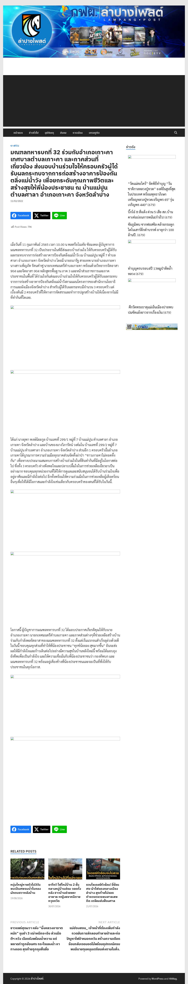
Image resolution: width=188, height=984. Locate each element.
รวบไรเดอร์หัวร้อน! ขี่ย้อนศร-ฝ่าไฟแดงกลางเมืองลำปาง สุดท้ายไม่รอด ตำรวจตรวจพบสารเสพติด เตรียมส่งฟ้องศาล (102, 893)
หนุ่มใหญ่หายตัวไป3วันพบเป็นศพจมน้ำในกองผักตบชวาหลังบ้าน (25, 889)
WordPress (158, 978)
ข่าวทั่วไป (34, 132)
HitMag (173, 978)
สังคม (63, 132)
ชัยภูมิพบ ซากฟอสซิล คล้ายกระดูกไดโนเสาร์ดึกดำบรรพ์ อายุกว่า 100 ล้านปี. (151, 229)
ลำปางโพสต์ (37, 978)
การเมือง (78, 132)
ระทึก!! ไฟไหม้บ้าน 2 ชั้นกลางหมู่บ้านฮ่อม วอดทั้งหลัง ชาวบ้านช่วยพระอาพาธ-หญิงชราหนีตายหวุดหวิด (64, 893)
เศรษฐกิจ (94, 132)
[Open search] (175, 132)
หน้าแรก (18, 132)
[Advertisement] (94, 101)
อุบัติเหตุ (49, 132)
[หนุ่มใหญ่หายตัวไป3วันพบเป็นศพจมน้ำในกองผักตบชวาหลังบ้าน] (27, 870)
